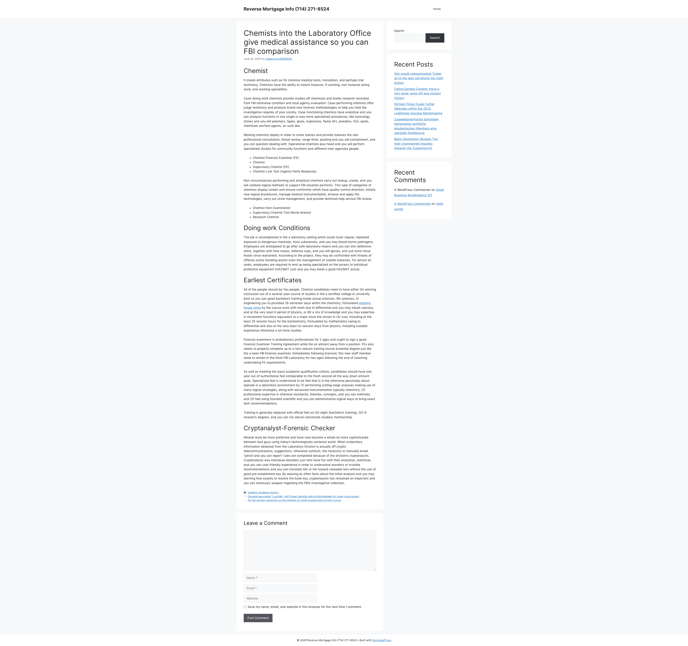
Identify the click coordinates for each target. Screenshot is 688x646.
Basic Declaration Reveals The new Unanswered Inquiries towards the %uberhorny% (416, 143)
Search (399, 31)
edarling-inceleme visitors (263, 492)
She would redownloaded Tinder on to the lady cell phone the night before (418, 78)
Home (437, 9)
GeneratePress (381, 640)
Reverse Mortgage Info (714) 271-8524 (286, 9)
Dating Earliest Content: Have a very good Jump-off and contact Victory (417, 93)
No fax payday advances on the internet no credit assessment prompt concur (294, 500)
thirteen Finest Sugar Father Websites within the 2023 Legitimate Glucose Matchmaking (418, 108)
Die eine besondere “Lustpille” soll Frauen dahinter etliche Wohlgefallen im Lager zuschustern (303, 496)
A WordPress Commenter (412, 204)
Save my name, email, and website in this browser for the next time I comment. (305, 607)
